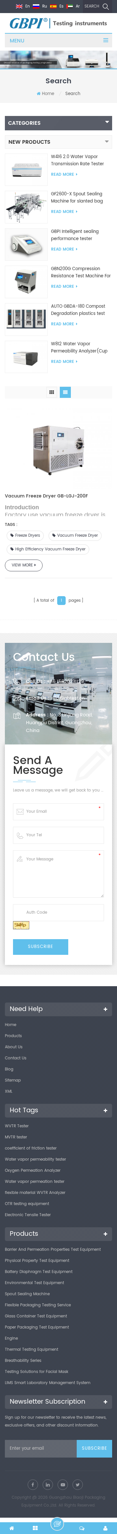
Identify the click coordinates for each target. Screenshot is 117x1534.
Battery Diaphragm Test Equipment (38, 1272)
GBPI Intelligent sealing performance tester (75, 235)
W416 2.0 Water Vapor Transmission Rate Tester (77, 161)
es (60, 6)
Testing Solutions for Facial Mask (36, 1372)
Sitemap (13, 1080)
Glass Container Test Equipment (36, 1316)
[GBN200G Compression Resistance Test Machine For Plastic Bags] (26, 282)
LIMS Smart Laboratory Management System (47, 1383)
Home (48, 93)
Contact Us (15, 1058)
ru (44, 6)
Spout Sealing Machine (27, 1294)
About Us (13, 1047)
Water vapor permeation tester (34, 1182)
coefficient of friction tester (31, 1148)
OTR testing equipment (27, 1204)
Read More (62, 174)
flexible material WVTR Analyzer (35, 1193)
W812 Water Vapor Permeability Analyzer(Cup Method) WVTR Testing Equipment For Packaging (79, 348)
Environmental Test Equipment (34, 1283)
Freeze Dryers (27, 535)
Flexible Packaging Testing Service (38, 1305)
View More (22, 565)
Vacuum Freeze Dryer (77, 535)
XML (8, 1091)
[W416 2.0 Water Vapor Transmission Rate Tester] (26, 170)
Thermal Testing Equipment (31, 1349)
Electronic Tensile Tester (28, 1215)
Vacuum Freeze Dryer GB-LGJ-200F (46, 496)
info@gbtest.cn (67, 698)
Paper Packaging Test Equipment (37, 1327)
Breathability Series (23, 1361)
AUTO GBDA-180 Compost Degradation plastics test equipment (78, 310)
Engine (11, 1338)
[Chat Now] (57, 1524)
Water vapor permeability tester (35, 1159)
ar (77, 6)
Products (13, 1036)
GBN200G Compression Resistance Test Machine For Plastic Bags (81, 273)
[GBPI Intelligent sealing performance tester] (26, 244)
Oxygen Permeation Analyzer (32, 1170)
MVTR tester (16, 1137)
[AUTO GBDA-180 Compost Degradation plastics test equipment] (26, 319)
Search (91, 6)
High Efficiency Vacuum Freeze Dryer (50, 549)
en (27, 6)
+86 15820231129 (65, 681)
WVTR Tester (17, 1126)
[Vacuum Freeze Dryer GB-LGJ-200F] (58, 447)
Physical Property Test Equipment (37, 1261)
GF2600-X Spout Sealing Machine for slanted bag (77, 198)
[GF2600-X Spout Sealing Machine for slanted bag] (26, 207)
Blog (9, 1069)
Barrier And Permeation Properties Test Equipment (53, 1250)
